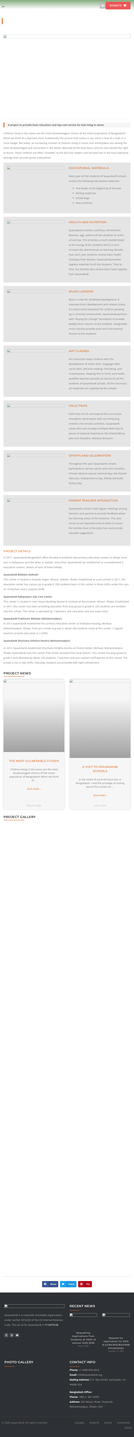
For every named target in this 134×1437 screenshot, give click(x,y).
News (108, 1422)
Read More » (34, 789)
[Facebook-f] (6, 1335)
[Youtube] (17, 1335)
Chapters (123, 1422)
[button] (103, 6)
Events (94, 1422)
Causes (79, 1422)
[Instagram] (12, 1335)
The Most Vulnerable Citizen (34, 761)
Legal (128, 1427)
